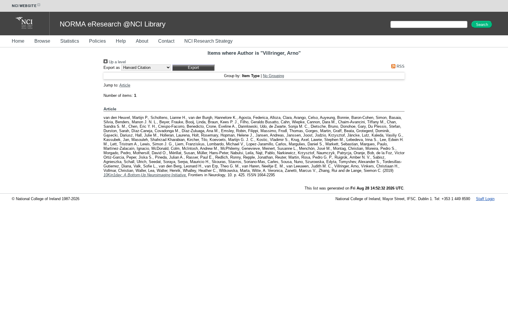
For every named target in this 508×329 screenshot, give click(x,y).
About (142, 41)
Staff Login (485, 199)
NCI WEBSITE (24, 6)
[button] (193, 67)
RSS (400, 66)
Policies (97, 41)
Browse (42, 41)
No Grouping (273, 76)
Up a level (117, 62)
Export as (111, 67)
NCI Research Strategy (208, 41)
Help (121, 41)
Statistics (69, 41)
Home (18, 41)
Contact (166, 41)
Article (124, 85)
